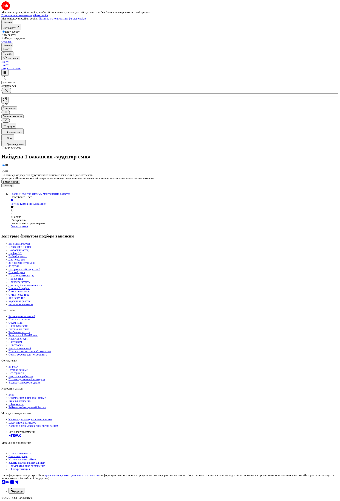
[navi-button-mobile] (4, 73)
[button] (5, 61)
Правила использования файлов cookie (62, 18)
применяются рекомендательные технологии (71, 475)
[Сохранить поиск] (4, 100)
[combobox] (17, 82)
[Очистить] (6, 90)
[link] (7, 53)
